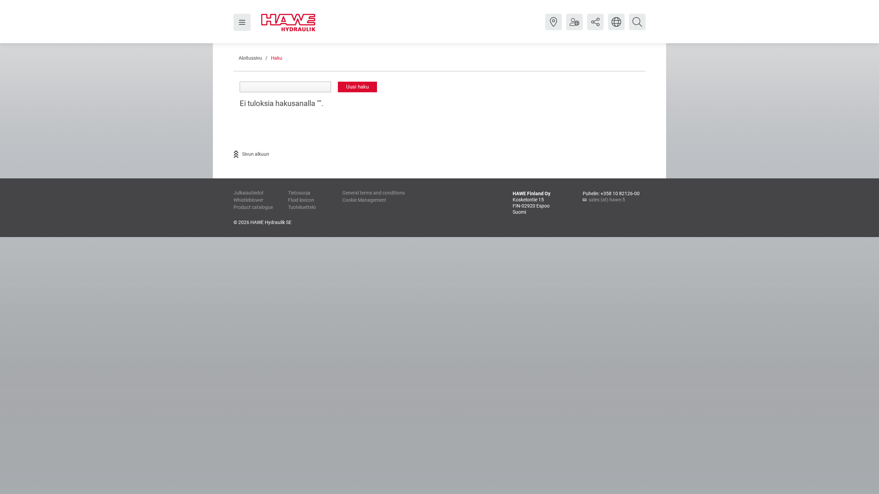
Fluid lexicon (301, 200)
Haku (276, 58)
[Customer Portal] (574, 27)
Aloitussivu (250, 58)
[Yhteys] (553, 27)
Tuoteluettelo (302, 207)
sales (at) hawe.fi (607, 199)
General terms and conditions (373, 192)
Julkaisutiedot (248, 192)
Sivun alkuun (255, 154)
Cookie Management (364, 200)
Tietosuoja (299, 192)
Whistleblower (248, 200)
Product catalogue (253, 207)
